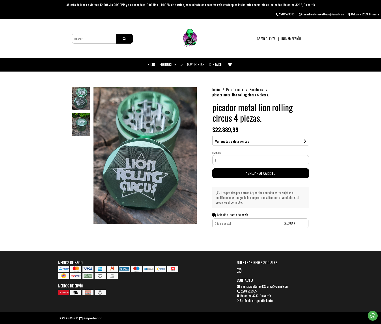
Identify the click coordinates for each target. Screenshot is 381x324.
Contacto (216, 64)
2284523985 (248, 291)
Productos (168, 64)
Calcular (289, 223)
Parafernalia (235, 89)
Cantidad (216, 153)
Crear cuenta (266, 38)
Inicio (151, 64)
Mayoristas (195, 64)
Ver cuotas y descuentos (232, 141)
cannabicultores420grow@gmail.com (264, 286)
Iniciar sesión (291, 38)
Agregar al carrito (260, 173)
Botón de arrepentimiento (256, 300)
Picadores (257, 89)
